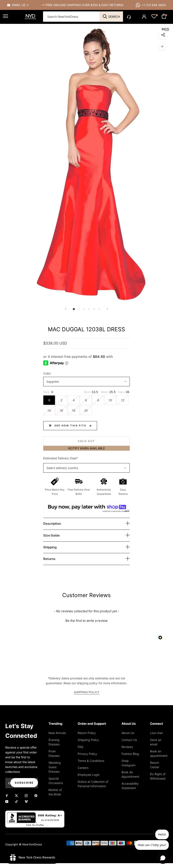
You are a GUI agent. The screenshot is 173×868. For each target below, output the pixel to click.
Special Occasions (56, 781)
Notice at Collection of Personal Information (93, 784)
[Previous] (65, 309)
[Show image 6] (99, 309)
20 (86, 410)
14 (49, 410)
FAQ (80, 747)
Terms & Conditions (91, 761)
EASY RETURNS (112, 5)
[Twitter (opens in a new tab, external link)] (16, 795)
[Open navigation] (5, 16)
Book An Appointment (130, 774)
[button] (86, 620)
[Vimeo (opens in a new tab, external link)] (26, 801)
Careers (83, 767)
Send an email (155, 742)
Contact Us (129, 740)
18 (73, 410)
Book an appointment (159, 753)
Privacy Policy (87, 754)
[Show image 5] (94, 309)
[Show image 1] (74, 309)
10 (110, 400)
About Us (128, 733)
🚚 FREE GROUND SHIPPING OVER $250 (70, 5)
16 (61, 410)
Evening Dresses (54, 742)
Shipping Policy (88, 740)
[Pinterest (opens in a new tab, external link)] (35, 795)
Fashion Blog (130, 754)
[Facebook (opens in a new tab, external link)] (6, 795)
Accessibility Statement (130, 786)
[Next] (107, 309)
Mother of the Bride (55, 792)
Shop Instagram (128, 763)
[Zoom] (162, 46)
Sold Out (86, 441)
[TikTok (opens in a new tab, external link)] (16, 801)
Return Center (154, 765)
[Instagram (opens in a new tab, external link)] (26, 795)
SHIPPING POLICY (86, 692)
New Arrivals (57, 733)
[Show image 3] (84, 309)
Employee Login (89, 774)
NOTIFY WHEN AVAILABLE (86, 448)
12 (122, 400)
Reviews (127, 747)
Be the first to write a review (86, 621)
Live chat (156, 733)
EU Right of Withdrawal (157, 776)
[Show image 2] (79, 309)
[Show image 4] (89, 309)
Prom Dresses (54, 753)
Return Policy (87, 733)
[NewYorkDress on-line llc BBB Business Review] (34, 813)
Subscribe (24, 782)
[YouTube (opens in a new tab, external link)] (6, 801)
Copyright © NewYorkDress (23, 844)
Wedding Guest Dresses (55, 767)
